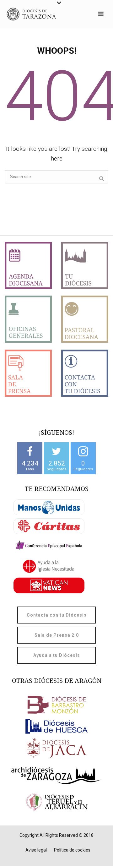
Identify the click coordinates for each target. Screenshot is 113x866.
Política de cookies (72, 850)
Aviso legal (36, 850)
